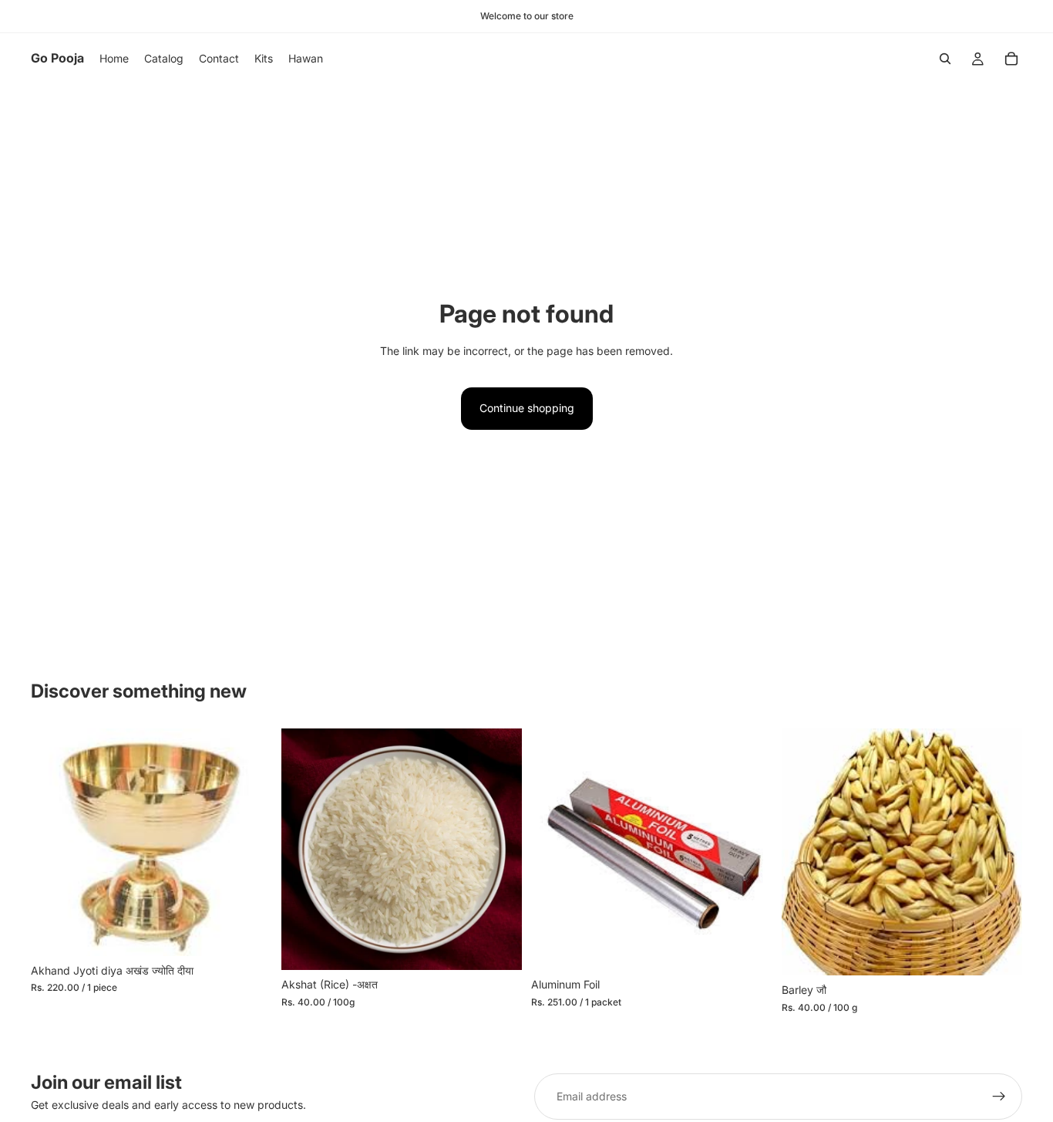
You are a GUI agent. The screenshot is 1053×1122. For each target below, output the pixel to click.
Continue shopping (526, 407)
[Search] (945, 59)
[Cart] (1011, 59)
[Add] (248, 932)
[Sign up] (999, 1096)
